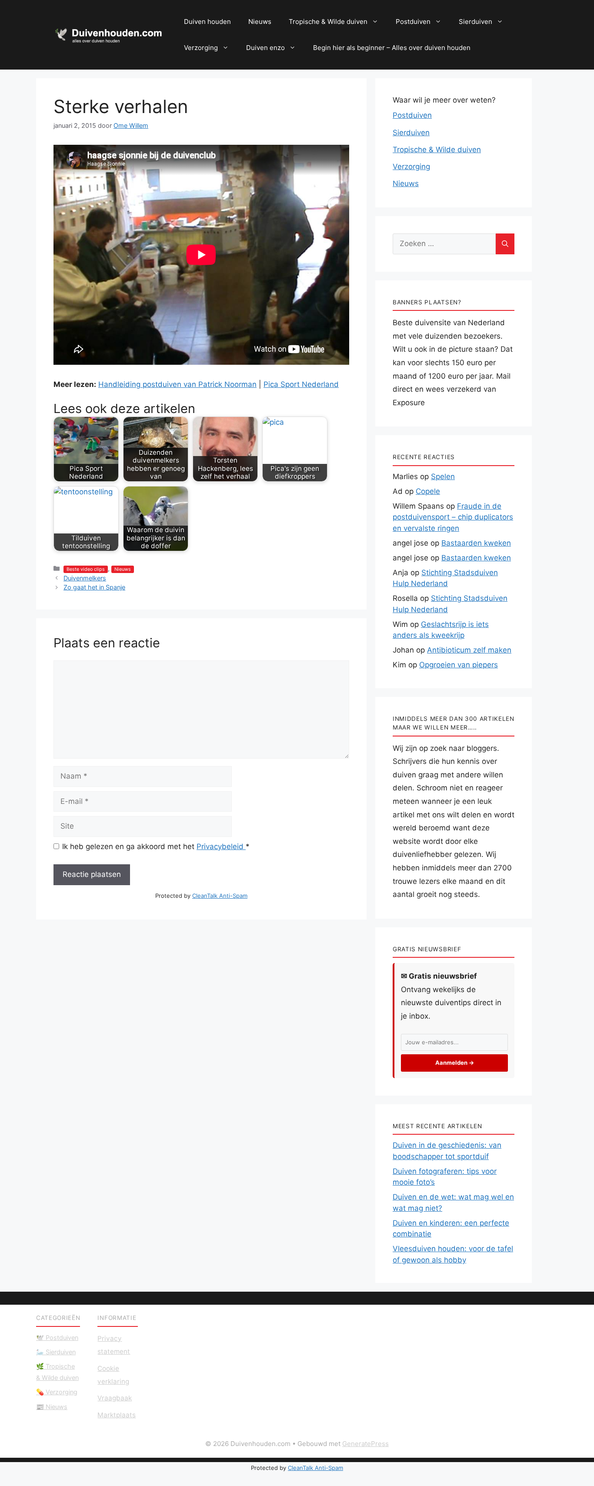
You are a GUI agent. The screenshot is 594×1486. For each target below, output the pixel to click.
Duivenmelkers (84, 578)
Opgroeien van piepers (458, 664)
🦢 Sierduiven (56, 1352)
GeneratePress (365, 1443)
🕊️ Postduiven (57, 1337)
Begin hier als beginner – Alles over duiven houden (392, 47)
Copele (428, 491)
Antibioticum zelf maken (469, 650)
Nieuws (259, 21)
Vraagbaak (114, 1398)
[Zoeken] (505, 243)
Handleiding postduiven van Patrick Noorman (177, 384)
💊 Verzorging (56, 1392)
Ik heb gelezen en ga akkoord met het (156, 846)
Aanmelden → (454, 1062)
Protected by (201, 895)
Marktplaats (116, 1415)
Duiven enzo (265, 47)
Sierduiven (475, 21)
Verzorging (201, 47)
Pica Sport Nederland (301, 384)
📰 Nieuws (51, 1406)
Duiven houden (207, 21)
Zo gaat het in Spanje (94, 587)
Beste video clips (86, 569)
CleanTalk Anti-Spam (219, 895)
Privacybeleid (221, 846)
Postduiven (413, 21)
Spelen (443, 476)
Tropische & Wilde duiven (328, 21)
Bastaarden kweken (476, 543)
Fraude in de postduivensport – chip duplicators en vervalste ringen (453, 517)
